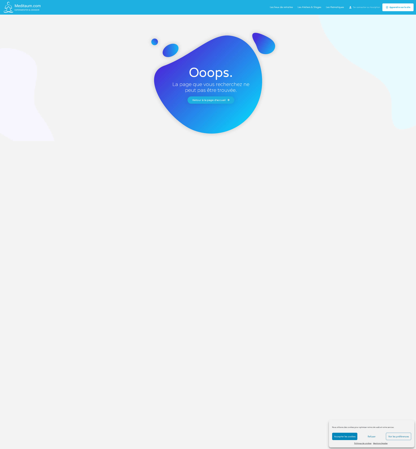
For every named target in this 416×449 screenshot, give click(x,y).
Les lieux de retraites (281, 7)
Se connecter (359, 7)
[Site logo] (22, 7)
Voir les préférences (398, 436)
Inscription (375, 7)
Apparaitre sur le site (399, 7)
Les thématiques (335, 7)
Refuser (372, 436)
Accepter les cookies (345, 436)
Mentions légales (380, 443)
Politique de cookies (362, 443)
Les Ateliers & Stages (309, 7)
